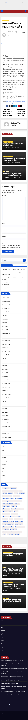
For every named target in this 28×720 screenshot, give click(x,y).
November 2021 (6, 387)
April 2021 (5, 412)
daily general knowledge (8, 498)
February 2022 (6, 376)
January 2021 (5, 422)
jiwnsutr (18, 516)
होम (2, 714)
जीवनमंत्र (4, 457)
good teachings (6, 506)
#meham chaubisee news (18, 37)
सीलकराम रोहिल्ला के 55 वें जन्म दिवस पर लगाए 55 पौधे (13, 288)
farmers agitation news (8, 501)
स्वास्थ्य (11, 156)
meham (11, 519)
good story (17, 503)
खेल (3, 454)
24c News (10, 493)
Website (4, 236)
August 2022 (5, 354)
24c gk (20, 490)
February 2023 (6, 333)
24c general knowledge (8, 490)
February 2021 (6, 419)
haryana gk (13, 508)
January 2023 (5, 337)
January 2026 (5, 297)
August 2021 (5, 397)
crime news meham (7, 495)
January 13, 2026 (8, 558)
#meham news (11, 39)
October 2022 (5, 347)
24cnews (5, 493)
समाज (8, 156)
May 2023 (4, 322)
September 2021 (6, 394)
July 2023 (4, 315)
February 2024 (6, 301)
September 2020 (6, 437)
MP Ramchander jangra (16, 531)
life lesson (5, 519)
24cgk (16, 490)
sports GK (17, 534)
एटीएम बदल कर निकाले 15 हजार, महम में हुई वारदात (11, 694)
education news (18, 498)
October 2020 (5, 433)
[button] (23, 11)
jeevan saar (5, 516)
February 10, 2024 (9, 588)
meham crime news (19, 526)
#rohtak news (18, 39)
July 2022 (4, 358)
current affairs (16, 495)
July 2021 (4, 401)
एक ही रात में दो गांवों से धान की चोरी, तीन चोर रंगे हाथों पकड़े (13, 691)
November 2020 (6, 430)
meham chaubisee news (8, 521)
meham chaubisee (18, 519)
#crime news (13, 35)
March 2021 (5, 415)
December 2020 (6, 426)
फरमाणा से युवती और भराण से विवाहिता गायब (10, 680)
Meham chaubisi (19, 521)
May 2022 (4, 365)
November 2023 (6, 308)
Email (4, 230)
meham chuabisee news (8, 526)
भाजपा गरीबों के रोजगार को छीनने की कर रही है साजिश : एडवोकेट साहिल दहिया (13, 571)
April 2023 (5, 326)
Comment (5, 195)
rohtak (4, 534)
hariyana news (6, 508)
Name (4, 223)
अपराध (3, 20)
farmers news (18, 501)
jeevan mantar (14, 513)
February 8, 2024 (8, 604)
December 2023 (6, 304)
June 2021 (5, 405)
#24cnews (18, 32)
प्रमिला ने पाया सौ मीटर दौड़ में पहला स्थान (9, 683)
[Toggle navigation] (13, 11)
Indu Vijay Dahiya (13, 31)
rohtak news (10, 534)
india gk (16, 511)
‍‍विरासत (3, 468)
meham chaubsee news (8, 524)
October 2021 (5, 390)
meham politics (13, 529)
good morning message (8, 503)
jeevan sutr (12, 516)
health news (20, 508)
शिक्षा (3, 471)
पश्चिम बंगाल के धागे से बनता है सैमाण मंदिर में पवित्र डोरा (13, 144)
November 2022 (6, 344)
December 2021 (6, 383)
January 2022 (5, 380)
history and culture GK (8, 511)
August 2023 (5, 312)
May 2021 (4, 408)
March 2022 (5, 372)
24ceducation (13, 488)
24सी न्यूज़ (16, 493)
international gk (6, 513)
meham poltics (6, 531)
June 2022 (5, 362)
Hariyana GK (14, 506)
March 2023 (5, 329)
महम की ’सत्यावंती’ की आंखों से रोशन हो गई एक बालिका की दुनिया (14, 159)
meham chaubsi (18, 524)
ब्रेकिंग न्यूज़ (7, 20)
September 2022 (6, 351)
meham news (6, 529)
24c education (6, 488)
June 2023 (5, 319)
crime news (22, 493)
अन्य (4, 171)
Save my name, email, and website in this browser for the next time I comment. (12, 246)
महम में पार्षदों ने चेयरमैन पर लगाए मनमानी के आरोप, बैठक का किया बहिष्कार (12, 175)
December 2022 (6, 340)
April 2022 (5, 369)
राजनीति (4, 464)
